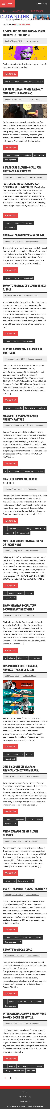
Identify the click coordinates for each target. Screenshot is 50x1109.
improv (16, 82)
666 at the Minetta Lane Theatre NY (25, 889)
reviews (40, 82)
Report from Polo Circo (17, 950)
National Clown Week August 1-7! (23, 235)
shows (39, 819)
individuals (26, 155)
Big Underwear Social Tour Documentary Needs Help (19, 607)
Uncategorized (10, 159)
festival (7, 82)
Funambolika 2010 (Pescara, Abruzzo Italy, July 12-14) (20, 668)
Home (5, 11)
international (28, 82)
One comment (30, 615)
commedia (18, 408)
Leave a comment (31, 41)
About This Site (19, 11)
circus (11, 593)
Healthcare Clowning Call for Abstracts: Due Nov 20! (22, 169)
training (42, 408)
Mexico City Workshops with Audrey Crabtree (20, 417)
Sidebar (40, 3)
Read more (10, 74)
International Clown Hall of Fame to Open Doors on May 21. (24, 1015)
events (16, 155)
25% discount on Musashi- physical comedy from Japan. (21, 768)
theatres (8, 823)
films (20, 658)
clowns (7, 155)
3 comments (32, 489)
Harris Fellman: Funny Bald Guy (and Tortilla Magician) (23, 91)
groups (16, 937)
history (16, 278)
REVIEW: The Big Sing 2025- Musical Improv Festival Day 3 (24, 33)
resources (31, 1070)
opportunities (10, 227)
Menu (10, 3)
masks (7, 533)
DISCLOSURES (37, 11)
